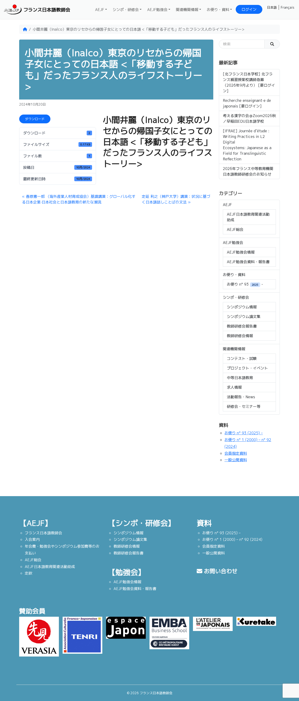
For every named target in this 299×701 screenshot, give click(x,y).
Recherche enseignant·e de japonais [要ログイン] (247, 103)
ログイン (249, 9)
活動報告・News (241, 396)
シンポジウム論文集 (243, 316)
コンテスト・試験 (242, 358)
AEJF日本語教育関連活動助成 (248, 217)
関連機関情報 (187, 9)
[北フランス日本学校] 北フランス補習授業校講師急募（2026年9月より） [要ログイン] (249, 82)
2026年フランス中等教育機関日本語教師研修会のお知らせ (248, 171)
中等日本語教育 (240, 377)
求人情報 (234, 387)
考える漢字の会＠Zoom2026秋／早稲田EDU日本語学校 (249, 118)
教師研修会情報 (240, 335)
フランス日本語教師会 (46, 9)
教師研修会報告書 (242, 326)
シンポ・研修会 (126, 9)
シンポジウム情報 (242, 307)
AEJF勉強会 (157, 9)
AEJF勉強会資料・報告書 (248, 261)
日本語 (272, 7)
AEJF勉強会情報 (241, 252)
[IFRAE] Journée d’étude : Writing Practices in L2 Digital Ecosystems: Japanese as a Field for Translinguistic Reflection (247, 145)
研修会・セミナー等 (243, 406)
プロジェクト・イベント (247, 368)
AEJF (99, 9)
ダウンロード (35, 119)
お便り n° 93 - (245, 284)
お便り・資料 (218, 9)
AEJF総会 (235, 229)
